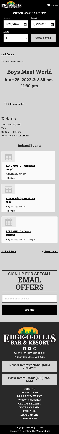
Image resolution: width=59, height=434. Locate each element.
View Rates (43, 38)
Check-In (6, 18)
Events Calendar (29, 399)
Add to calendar (16, 104)
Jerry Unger (51, 251)
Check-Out (35, 18)
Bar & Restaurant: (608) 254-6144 (29, 379)
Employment (29, 414)
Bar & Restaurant (29, 396)
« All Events (7, 54)
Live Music (23, 135)
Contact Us (29, 418)
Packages (29, 410)
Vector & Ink (43, 431)
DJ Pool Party (8, 251)
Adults (6, 32)
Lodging (29, 388)
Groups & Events (29, 403)
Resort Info (29, 392)
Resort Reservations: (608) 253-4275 (29, 366)
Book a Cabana (29, 407)
